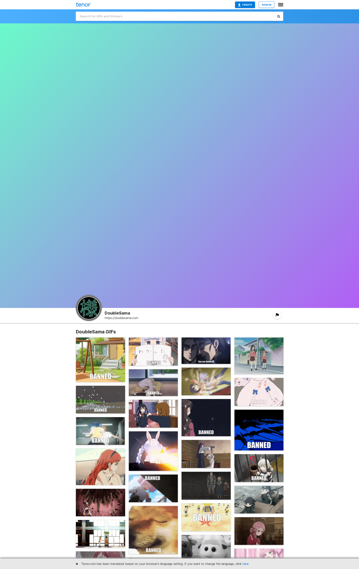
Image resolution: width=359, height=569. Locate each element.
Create (247, 4)
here (245, 564)
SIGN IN (266, 4)
